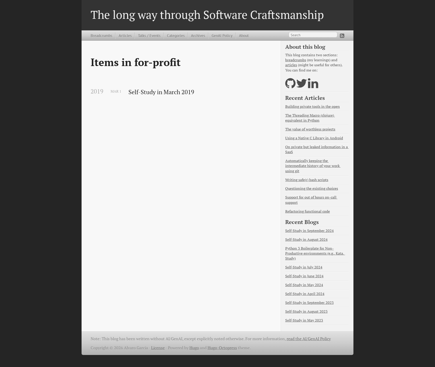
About (244, 35)
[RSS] (342, 35)
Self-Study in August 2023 (306, 311)
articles (291, 65)
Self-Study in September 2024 (309, 230)
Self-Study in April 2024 (304, 293)
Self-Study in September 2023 (309, 302)
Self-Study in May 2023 (304, 320)
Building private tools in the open (312, 106)
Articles (125, 35)
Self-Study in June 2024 (304, 276)
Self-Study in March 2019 (161, 92)
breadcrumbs (295, 60)
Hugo (194, 347)
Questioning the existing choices (311, 188)
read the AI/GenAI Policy (309, 338)
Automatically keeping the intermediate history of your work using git (313, 165)
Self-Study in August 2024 (306, 239)
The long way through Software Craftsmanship (207, 14)
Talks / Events (149, 35)
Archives (198, 35)
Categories (176, 35)
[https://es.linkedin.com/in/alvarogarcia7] (313, 86)
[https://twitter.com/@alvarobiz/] (301, 86)
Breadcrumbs (101, 35)
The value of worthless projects (310, 129)
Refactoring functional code (307, 211)
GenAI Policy (222, 35)
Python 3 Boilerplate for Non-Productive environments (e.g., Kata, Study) (315, 253)
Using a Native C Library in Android (314, 138)
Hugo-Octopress (222, 347)
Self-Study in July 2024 (303, 267)
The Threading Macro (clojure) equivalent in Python (310, 118)
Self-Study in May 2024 (304, 285)
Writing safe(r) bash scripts (306, 179)
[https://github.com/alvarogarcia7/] (290, 86)
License (158, 347)
